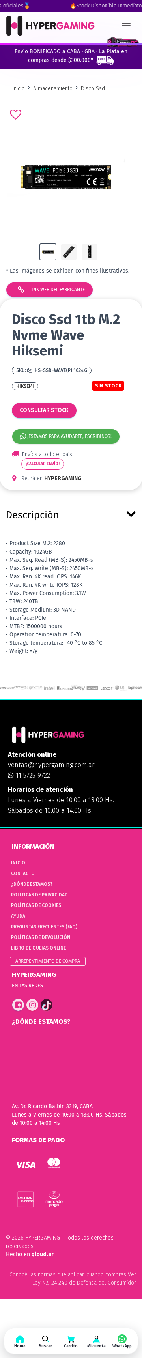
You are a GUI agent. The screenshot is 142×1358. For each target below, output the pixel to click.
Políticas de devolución (40, 937)
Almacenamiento (53, 88)
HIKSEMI (25, 386)
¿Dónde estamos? (31, 884)
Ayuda (18, 916)
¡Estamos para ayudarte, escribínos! (69, 436)
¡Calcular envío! (43, 464)
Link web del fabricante (56, 289)
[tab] (71, 513)
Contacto (23, 873)
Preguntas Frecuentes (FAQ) (44, 927)
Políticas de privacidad (39, 895)
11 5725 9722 (32, 775)
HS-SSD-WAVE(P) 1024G (60, 370)
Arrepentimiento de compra (47, 961)
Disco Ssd (93, 88)
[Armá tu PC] (123, 42)
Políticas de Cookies (36, 905)
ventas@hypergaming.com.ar (51, 765)
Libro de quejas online (38, 948)
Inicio (18, 88)
